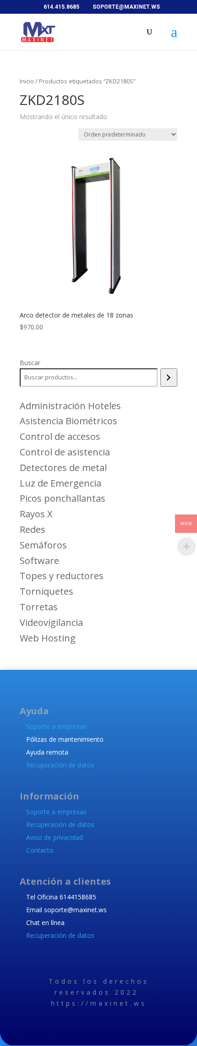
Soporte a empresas (56, 726)
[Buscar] (168, 377)
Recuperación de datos (60, 765)
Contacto (40, 850)
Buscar (30, 362)
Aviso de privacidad (54, 837)
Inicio (27, 81)
